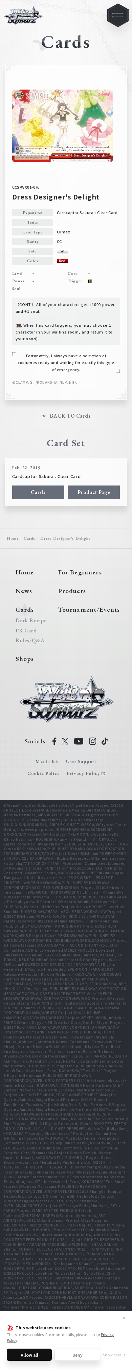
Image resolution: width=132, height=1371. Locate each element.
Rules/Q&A (30, 640)
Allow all (29, 1355)
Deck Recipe (30, 620)
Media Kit (47, 761)
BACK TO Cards (70, 416)
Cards (38, 492)
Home (13, 538)
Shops (25, 658)
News (24, 591)
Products (72, 591)
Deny (77, 1355)
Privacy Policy (83, 773)
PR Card (26, 630)
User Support (81, 761)
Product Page (94, 492)
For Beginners (80, 572)
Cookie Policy (43, 773)
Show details (114, 1354)
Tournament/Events (89, 609)
